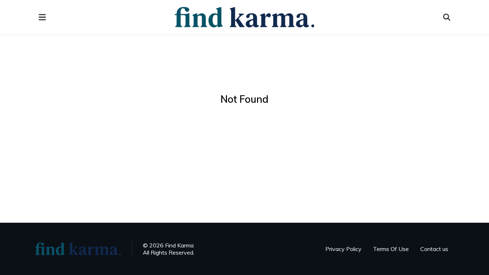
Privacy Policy (343, 248)
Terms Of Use (391, 248)
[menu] (42, 17)
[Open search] (447, 17)
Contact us (434, 248)
